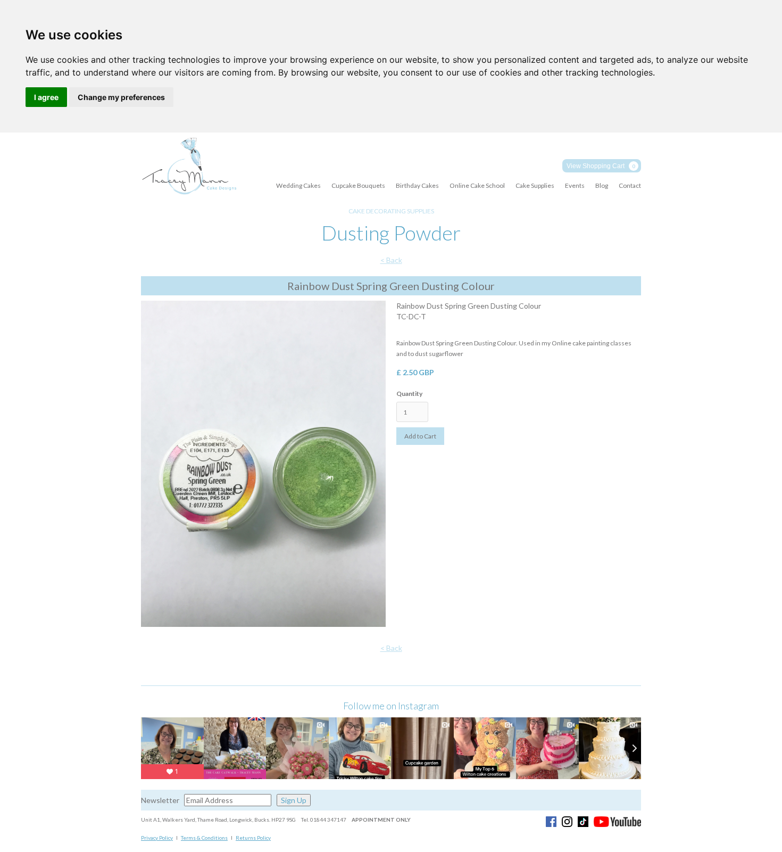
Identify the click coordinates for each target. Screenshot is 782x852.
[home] (189, 167)
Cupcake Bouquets (358, 185)
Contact (630, 185)
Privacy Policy (157, 837)
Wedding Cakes (298, 185)
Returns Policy (253, 837)
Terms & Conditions (204, 837)
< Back (391, 259)
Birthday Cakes (417, 185)
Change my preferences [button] (121, 97)
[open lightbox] (263, 466)
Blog (601, 185)
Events (575, 185)
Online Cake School (477, 185)
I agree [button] (46, 97)
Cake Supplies (534, 185)
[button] (601, 165)
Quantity (409, 394)
